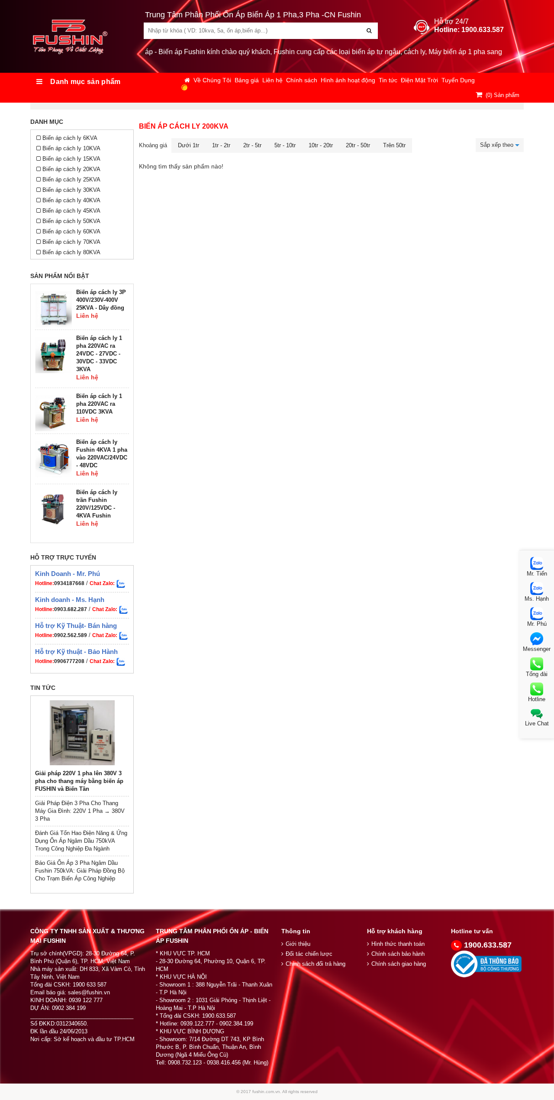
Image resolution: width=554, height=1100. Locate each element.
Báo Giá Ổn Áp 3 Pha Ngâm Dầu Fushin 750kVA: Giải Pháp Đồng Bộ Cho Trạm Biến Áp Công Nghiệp (80, 871)
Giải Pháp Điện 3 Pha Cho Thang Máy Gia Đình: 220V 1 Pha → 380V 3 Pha (80, 811)
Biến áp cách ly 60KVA (71, 231)
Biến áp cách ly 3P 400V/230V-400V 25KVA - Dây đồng (101, 300)
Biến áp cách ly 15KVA (71, 158)
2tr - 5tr (252, 145)
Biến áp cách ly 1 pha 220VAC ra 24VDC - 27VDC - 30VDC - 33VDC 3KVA (99, 353)
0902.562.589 (70, 635)
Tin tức (388, 80)
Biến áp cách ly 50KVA (71, 221)
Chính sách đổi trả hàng (315, 964)
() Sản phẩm (502, 95)
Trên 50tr (394, 145)
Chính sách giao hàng (398, 964)
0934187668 (69, 583)
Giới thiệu (298, 944)
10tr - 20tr (321, 145)
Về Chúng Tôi (212, 80)
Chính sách (301, 80)
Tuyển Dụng (458, 80)
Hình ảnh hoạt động (348, 80)
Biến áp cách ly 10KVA (71, 148)
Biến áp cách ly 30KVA (71, 190)
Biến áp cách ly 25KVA (71, 179)
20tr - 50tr (358, 145)
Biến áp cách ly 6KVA (69, 138)
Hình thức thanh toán (398, 944)
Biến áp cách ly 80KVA (71, 252)
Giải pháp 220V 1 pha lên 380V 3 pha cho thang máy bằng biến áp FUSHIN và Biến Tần (79, 781)
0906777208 (69, 661)
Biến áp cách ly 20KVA (71, 169)
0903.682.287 (70, 609)
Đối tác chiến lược (309, 954)
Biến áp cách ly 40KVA (71, 200)
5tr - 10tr (285, 145)
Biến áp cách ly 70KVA (71, 242)
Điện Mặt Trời (419, 80)
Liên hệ (272, 80)
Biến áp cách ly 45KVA (71, 210)
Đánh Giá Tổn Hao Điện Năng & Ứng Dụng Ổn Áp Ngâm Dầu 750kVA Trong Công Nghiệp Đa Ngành (81, 841)
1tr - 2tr (221, 145)
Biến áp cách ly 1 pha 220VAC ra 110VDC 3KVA (99, 404)
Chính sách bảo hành (398, 954)
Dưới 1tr (188, 145)
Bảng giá (247, 80)
